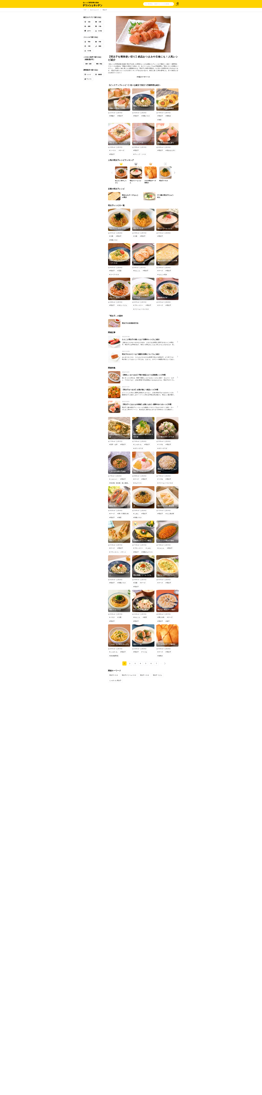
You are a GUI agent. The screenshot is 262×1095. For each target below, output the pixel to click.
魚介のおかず (94, 10)
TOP (85, 10)
